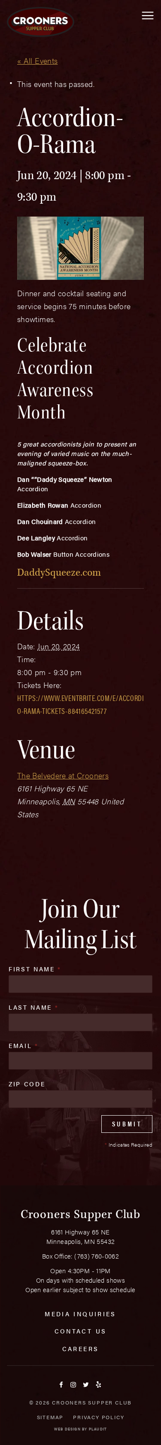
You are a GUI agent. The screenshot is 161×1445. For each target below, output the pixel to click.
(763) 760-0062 (96, 1255)
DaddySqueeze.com (59, 572)
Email (24, 1045)
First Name (35, 968)
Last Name (33, 1007)
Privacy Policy (98, 1417)
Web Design (67, 1428)
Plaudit (98, 1428)
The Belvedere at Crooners (63, 775)
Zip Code (27, 1083)
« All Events (37, 60)
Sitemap (50, 1417)
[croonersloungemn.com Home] (40, 22)
